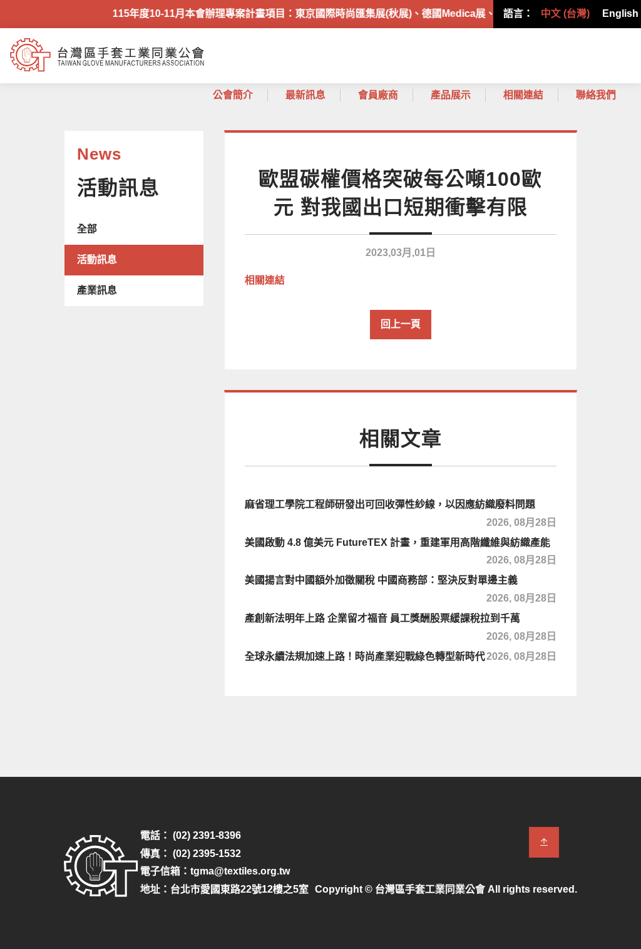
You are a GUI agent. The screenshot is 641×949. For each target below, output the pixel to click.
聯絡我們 (596, 95)
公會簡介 (233, 95)
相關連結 (523, 95)
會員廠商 (378, 95)
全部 (87, 228)
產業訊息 (97, 290)
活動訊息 (97, 259)
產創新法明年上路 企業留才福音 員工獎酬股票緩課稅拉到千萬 (400, 625)
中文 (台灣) (565, 13)
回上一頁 (401, 324)
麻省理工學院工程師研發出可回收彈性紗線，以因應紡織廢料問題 (400, 511)
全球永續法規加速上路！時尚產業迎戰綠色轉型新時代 (400, 656)
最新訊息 (305, 95)
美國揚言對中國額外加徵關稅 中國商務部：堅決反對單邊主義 (400, 587)
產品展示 (451, 95)
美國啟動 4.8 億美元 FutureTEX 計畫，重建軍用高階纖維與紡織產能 (400, 549)
